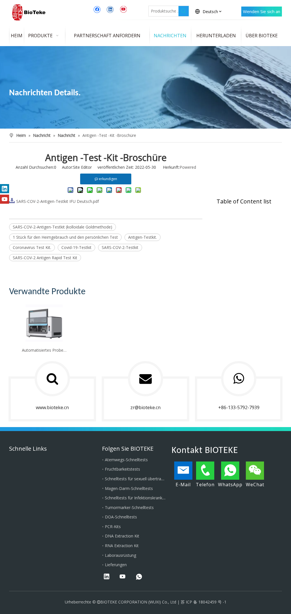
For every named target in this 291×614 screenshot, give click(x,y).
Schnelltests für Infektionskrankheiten (139, 497)
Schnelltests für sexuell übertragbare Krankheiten (150, 478)
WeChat (255, 484)
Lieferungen (116, 564)
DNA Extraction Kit (122, 536)
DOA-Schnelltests (121, 517)
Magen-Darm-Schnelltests (129, 488)
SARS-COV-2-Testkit (120, 247)
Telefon (205, 484)
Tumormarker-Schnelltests (129, 507)
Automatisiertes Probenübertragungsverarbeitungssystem (44, 350)
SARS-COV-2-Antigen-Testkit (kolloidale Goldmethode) (62, 227)
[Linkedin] (110, 9)
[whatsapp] (139, 577)
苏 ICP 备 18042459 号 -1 (203, 602)
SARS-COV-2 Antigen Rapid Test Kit (45, 257)
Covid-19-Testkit (76, 247)
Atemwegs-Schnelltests (126, 459)
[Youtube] (123, 9)
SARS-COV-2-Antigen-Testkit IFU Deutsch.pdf (57, 201)
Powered (188, 167)
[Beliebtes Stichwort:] (183, 11)
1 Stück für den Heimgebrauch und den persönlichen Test (65, 237)
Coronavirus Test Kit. (32, 247)
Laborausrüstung (120, 555)
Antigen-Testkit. (142, 237)
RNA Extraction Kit (122, 545)
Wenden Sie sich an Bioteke (261, 13)
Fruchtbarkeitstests (122, 469)
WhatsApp (230, 484)
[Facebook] (97, 9)
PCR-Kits (113, 526)
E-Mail (183, 484)
